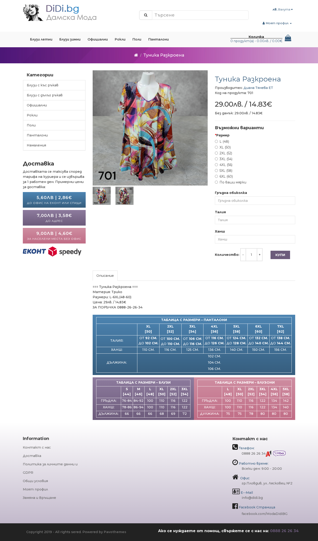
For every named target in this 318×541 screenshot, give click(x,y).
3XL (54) (226, 159)
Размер (223, 135)
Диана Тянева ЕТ (258, 88)
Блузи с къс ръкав (42, 85)
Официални (37, 105)
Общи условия (35, 481)
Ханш (220, 231)
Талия (220, 212)
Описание (105, 276)
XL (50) (225, 147)
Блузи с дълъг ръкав (45, 95)
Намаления (36, 145)
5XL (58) (226, 171)
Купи (280, 255)
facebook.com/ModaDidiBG (265, 514)
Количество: (227, 255)
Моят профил (35, 489)
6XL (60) (226, 176)
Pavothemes (115, 532)
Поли (31, 125)
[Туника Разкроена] (150, 128)
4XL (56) (226, 165)
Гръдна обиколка (231, 193)
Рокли (32, 115)
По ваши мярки (233, 182)
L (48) (224, 141)
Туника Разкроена (163, 55)
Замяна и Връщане (39, 498)
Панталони (37, 135)
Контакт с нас (37, 447)
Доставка (32, 456)
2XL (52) (226, 153)
